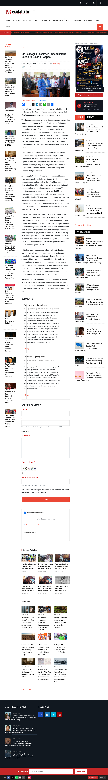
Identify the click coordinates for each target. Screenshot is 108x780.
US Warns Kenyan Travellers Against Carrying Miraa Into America (87, 288)
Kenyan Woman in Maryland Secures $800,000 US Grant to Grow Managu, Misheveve (20, 730)
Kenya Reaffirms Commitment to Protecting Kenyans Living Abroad (87, 317)
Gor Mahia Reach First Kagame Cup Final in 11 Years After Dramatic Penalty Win (10, 271)
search (100, 27)
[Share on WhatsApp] (16, 777)
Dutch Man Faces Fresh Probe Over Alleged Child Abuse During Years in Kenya (28, 622)
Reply (27, 349)
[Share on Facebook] (8, 777)
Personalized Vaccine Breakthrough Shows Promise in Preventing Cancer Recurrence (88, 376)
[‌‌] (80, 3)
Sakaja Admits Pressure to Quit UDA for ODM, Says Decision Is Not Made (43, 649)
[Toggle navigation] (34, 11)
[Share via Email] (19, 777)
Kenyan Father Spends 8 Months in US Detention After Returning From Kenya (19, 756)
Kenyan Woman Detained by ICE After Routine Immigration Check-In (88, 332)
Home (8, 20)
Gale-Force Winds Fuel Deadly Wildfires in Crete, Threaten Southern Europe (88, 347)
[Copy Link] (23, 777)
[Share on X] (12, 777)
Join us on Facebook (32, 525)
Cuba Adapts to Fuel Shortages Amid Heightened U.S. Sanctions (10, 370)
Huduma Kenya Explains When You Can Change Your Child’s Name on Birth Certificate (44, 674)
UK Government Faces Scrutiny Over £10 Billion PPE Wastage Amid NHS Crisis (10, 116)
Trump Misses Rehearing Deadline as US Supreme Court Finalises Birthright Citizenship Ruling (88, 259)
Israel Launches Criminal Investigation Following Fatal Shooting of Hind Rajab (89, 361)
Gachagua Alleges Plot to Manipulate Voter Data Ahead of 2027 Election (60, 648)
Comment (25, 436)
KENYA (36, 20)
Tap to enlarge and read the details (91, 89)
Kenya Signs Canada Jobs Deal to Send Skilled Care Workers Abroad (10, 420)
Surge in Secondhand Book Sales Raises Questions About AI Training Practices (88, 273)
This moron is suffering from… (35, 305)
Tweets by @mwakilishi (83, 225)
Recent (80, 117)
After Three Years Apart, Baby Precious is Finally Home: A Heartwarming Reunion (10, 164)
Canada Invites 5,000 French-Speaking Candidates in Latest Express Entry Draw (88, 179)
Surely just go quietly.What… (35, 357)
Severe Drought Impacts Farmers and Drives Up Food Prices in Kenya (28, 649)
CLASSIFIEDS (88, 20)
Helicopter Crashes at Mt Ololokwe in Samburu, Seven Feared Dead (10, 90)
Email (23, 419)
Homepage (25, 431)
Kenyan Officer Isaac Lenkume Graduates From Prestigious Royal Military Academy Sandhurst (10, 192)
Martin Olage (56, 64)
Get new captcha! (22, 473)
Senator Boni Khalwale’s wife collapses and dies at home (28, 673)
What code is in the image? (30, 477)
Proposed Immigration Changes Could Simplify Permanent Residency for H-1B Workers (10, 221)
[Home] (18, 11)
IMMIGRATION (27, 20)
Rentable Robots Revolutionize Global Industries (10, 321)
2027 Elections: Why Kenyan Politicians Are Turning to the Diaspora (9, 297)
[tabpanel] (89, 168)
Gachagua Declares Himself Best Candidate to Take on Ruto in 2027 (10, 246)
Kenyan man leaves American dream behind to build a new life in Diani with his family (20, 718)
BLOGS (68, 20)
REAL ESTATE (46, 20)
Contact (102, 777)
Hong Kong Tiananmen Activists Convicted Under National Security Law (10, 344)
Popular (90, 117)
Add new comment (29, 100)
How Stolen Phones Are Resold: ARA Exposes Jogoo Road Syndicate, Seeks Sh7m (43, 624)
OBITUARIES (77, 20)
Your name (25, 409)
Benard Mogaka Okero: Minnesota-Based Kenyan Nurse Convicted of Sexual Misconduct (18, 743)
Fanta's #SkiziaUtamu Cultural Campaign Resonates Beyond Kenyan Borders (40, 32)
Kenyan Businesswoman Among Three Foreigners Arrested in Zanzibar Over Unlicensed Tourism (89, 243)
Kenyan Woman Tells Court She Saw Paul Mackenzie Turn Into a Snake (10, 396)
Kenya (29, 47)
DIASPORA (16, 20)
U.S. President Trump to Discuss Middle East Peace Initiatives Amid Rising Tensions (10, 64)
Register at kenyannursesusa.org (89, 95)
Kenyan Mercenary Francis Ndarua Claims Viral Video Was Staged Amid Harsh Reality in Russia (60, 676)
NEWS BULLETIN (58, 20)
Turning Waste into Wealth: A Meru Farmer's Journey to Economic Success (60, 622)
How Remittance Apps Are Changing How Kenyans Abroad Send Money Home (88, 211)
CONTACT (9, 26)
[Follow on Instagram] (29, 777)
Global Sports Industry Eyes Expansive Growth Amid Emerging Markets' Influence (89, 303)
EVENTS (98, 20)
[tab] (80, 117)
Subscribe (94, 777)
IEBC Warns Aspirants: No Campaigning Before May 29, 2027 (10, 140)
